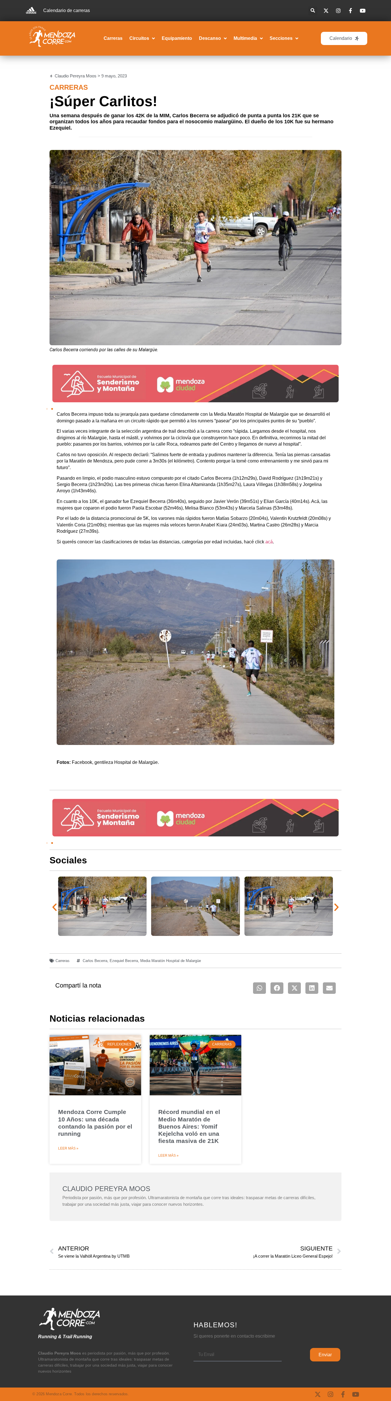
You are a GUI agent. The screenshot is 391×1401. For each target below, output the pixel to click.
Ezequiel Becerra (124, 961)
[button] (312, 10)
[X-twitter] (318, 1394)
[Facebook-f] (343, 1394)
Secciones (281, 38)
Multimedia (245, 38)
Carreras (113, 38)
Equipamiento (177, 38)
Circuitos (139, 38)
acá (269, 541)
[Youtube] (355, 1394)
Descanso (210, 38)
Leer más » (68, 1148)
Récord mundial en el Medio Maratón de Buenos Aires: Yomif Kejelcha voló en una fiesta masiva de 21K (189, 1126)
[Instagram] (330, 1394)
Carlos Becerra (95, 961)
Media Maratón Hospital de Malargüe (170, 961)
